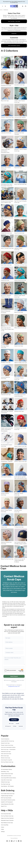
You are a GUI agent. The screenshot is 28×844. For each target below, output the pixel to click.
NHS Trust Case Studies (6, 797)
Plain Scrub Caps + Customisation (8, 749)
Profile (2, 829)
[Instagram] (9, 841)
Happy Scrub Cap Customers (7, 818)
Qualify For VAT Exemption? (7, 802)
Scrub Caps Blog (4, 824)
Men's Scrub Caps (5, 755)
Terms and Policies (14, 838)
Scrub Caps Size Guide (6, 813)
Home (1, 9)
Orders (2, 827)
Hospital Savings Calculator (7, 795)
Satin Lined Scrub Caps (6, 753)
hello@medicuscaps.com (14, 686)
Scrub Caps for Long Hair (6, 759)
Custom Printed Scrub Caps (7, 773)
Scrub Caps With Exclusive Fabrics (8, 777)
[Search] (5, 6)
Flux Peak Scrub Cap (5, 784)
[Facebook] (7, 841)
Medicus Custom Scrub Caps (15, 835)
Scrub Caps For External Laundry (8, 799)
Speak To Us (3, 806)
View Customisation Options (14, 45)
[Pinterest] (21, 841)
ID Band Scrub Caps (5, 782)
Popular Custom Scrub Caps (7, 745)
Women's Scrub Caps (5, 757)
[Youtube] (12, 841)
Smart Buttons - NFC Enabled (7, 786)
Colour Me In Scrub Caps (6, 779)
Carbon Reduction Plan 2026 (7, 804)
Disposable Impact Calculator (7, 820)
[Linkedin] (18, 841)
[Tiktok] (14, 841)
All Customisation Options (6, 769)
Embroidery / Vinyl (5, 771)
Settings (3, 831)
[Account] (22, 6)
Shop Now (14, 719)
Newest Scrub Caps (5, 743)
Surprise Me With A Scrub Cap (7, 740)
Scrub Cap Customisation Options (8, 747)
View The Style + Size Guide (14, 21)
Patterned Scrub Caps (6, 751)
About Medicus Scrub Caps (7, 822)
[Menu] (2, 6)
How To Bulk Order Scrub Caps (7, 793)
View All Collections (5, 738)
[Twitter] (16, 841)
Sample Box (14, 33)
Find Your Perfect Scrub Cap (7, 762)
